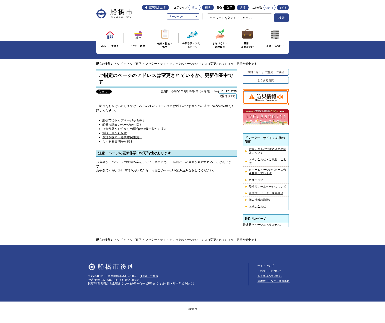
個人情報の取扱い (260, 199)
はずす (283, 7)
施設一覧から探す (114, 133)
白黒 (229, 7)
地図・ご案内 (149, 276)
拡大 (195, 7)
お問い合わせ (257, 206)
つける (269, 7)
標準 (208, 7)
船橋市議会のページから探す (122, 124)
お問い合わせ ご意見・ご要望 (265, 72)
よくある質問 (265, 80)
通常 (242, 7)
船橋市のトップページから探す (123, 120)
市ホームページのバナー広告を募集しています (267, 171)
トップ (118, 63)
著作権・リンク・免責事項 (266, 193)
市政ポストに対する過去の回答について (267, 151)
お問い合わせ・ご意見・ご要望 (267, 161)
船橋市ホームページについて (267, 186)
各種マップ (256, 179)
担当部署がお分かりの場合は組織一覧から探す (134, 128)
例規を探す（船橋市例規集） (122, 137)
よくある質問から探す (117, 141)
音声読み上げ (157, 7)
